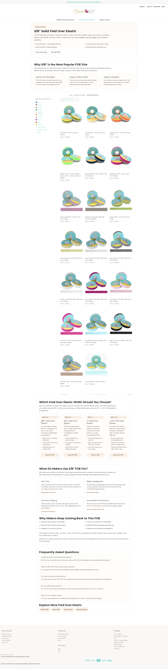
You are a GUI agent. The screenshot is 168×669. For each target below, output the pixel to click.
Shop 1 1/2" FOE (118, 455)
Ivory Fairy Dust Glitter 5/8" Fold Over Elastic (71, 259)
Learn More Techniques (48, 511)
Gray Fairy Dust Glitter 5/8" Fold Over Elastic (120, 259)
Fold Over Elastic (63, 634)
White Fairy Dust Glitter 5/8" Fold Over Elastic (71, 300)
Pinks (39, 117)
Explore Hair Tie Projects (48, 492)
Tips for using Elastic (120, 640)
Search (142, 6)
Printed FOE (56, 609)
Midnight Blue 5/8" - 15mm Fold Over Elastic (96, 175)
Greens (40, 110)
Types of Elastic (119, 642)
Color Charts (118, 634)
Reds (39, 122)
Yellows (40, 124)
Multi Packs (41, 127)
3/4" (59, 651)
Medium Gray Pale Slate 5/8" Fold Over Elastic (94, 218)
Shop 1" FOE (95, 455)
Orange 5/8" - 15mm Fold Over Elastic (120, 134)
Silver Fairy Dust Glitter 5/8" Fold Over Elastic (96, 259)
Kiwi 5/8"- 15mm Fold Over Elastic (69, 134)
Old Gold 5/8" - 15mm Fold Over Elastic (71, 382)
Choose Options (71, 116)
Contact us (5, 638)
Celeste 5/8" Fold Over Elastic (95, 381)
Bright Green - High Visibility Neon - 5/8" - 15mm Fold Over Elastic (70, 176)
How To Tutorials (119, 646)
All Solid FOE (45, 609)
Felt (59, 640)
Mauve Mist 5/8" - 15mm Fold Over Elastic (70, 218)
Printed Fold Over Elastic (65, 20)
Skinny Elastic (62, 636)
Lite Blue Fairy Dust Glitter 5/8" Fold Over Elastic (95, 341)
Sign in (149, 6)
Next (129, 394)
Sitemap (116, 649)
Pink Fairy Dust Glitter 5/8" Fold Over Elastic (120, 300)
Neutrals (40, 112)
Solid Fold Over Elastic (87, 20)
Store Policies (6, 640)
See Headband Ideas (93, 492)
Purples (40, 119)
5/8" (59, 649)
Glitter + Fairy (42, 129)
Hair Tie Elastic (68, 609)
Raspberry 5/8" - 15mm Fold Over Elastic (119, 175)
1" (58, 653)
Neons (39, 132)
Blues (39, 102)
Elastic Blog (118, 644)
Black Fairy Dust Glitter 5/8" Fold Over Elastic (121, 341)
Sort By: (63, 99)
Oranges (40, 115)
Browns (40, 105)
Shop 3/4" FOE (72, 455)
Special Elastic (104, 20)
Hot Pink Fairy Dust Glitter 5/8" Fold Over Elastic (70, 341)
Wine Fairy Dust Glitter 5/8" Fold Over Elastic (96, 300)
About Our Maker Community (95, 509)
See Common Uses (41, 52)
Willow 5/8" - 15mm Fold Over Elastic (120, 218)
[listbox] (72, 99)
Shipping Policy (7, 636)
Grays (39, 107)
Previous (65, 394)
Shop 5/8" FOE (55, 52)
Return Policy (6, 634)
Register (157, 6)
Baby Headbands (82, 609)
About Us (5, 642)
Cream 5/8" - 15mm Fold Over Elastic (95, 134)
